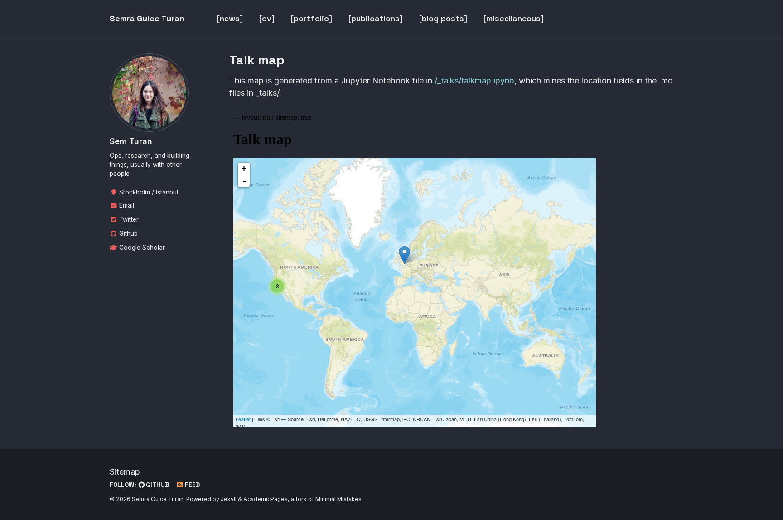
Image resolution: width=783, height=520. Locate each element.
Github (127, 233)
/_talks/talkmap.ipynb (474, 80)
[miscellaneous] (513, 18)
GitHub (157, 485)
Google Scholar (141, 247)
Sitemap (125, 471)
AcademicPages (265, 499)
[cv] (267, 18)
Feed (192, 485)
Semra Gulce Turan (147, 18)
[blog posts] (443, 18)
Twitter (128, 219)
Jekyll (229, 499)
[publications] (375, 18)
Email (125, 205)
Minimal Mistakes (338, 499)
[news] (230, 18)
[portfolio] (311, 18)
